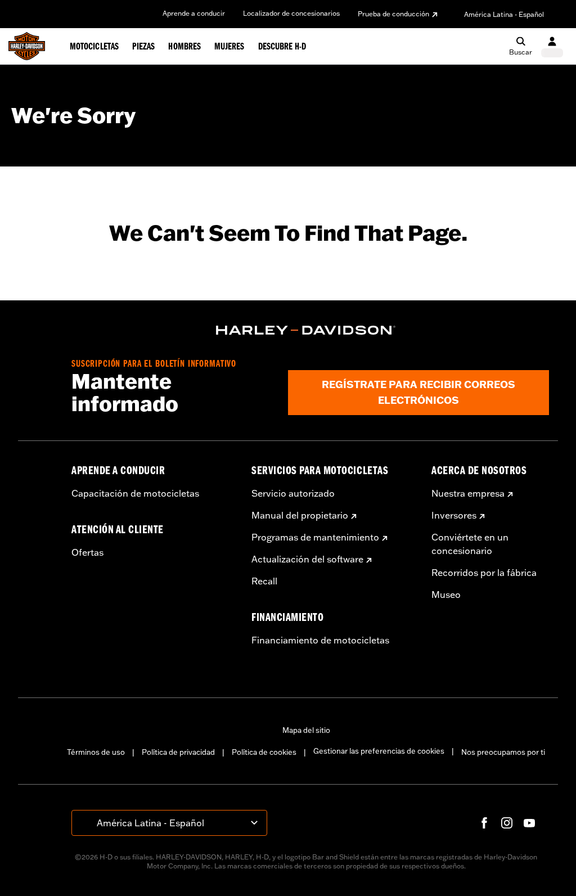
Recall (264, 581)
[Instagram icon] (507, 823)
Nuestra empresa (468, 493)
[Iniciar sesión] (552, 46)
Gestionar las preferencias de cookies (378, 750)
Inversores (453, 515)
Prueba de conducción (393, 14)
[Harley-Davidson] (306, 330)
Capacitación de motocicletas (135, 493)
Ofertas (87, 552)
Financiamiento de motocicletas (320, 640)
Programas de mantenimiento (315, 537)
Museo (446, 594)
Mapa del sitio (306, 730)
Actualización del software (307, 559)
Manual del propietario (299, 515)
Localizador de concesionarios (291, 13)
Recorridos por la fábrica (484, 572)
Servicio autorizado (293, 493)
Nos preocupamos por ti (503, 752)
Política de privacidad (178, 752)
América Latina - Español (504, 14)
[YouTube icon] (529, 823)
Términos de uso (96, 752)
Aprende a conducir (194, 13)
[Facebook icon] (484, 823)
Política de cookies (264, 752)
